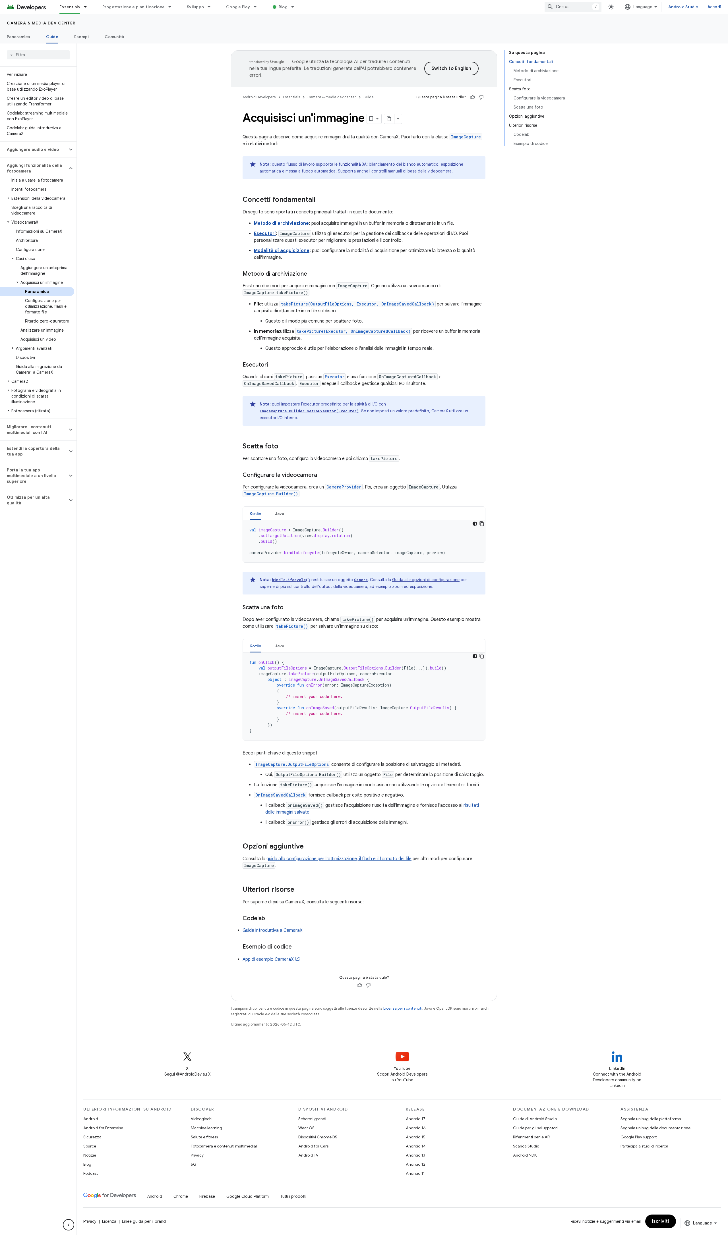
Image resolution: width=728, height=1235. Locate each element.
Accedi (714, 6)
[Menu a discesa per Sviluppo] (211, 7)
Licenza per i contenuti (402, 1008)
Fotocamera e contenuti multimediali (224, 1146)
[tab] (255, 513)
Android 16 (416, 1127)
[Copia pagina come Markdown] (389, 119)
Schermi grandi (312, 1118)
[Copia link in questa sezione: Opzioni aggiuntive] (309, 846)
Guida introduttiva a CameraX (273, 930)
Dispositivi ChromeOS (317, 1137)
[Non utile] (481, 97)
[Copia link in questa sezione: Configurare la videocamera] (322, 475)
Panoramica (18, 36)
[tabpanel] (364, 541)
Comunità (114, 36)
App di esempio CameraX (268, 959)
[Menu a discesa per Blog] (295, 7)
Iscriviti (660, 1221)
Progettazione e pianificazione (133, 6)
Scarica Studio (526, 1146)
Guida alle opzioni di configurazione (426, 579)
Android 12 (415, 1164)
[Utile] (472, 97)
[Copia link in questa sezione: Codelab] (270, 918)
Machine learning (206, 1127)
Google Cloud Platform (247, 1196)
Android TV (308, 1155)
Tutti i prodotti (293, 1196)
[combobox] (573, 7)
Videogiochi (201, 1118)
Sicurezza (92, 1137)
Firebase (207, 1196)
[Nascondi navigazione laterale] (68, 1224)
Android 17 (415, 1118)
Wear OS (306, 1127)
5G (194, 1164)
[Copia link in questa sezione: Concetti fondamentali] (321, 200)
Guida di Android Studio (535, 1118)
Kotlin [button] (255, 513)
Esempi (81, 36)
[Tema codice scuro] (474, 523)
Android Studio (683, 6)
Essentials (69, 6)
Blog (283, 6)
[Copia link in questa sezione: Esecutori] (274, 365)
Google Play (238, 6)
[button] (33, 149)
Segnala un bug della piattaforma (651, 1118)
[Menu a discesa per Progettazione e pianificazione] (172, 7)
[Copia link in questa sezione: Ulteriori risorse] (300, 890)
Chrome (180, 1196)
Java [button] (279, 513)
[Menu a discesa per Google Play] (257, 7)
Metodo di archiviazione (281, 223)
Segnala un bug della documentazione (655, 1127)
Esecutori (265, 233)
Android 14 (416, 1146)
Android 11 (415, 1173)
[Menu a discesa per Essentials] (88, 7)
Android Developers (259, 97)
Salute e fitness (204, 1137)
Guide (52, 36)
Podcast (90, 1173)
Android (90, 1118)
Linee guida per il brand (144, 1221)
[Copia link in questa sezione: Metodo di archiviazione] (312, 274)
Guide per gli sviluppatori (535, 1127)
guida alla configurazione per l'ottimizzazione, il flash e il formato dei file (338, 859)
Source (89, 1146)
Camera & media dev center (41, 23)
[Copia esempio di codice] (481, 523)
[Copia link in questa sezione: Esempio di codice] (297, 947)
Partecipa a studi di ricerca (644, 1146)
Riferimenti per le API (531, 1137)
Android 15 (415, 1137)
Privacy (197, 1155)
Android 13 (415, 1155)
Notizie (89, 1155)
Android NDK (525, 1155)
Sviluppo (195, 6)
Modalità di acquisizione (281, 250)
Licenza (109, 1221)
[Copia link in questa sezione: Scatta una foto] (289, 607)
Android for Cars (313, 1146)
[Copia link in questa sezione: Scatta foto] (284, 446)
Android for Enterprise (103, 1127)
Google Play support (639, 1137)
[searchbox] (38, 54)
